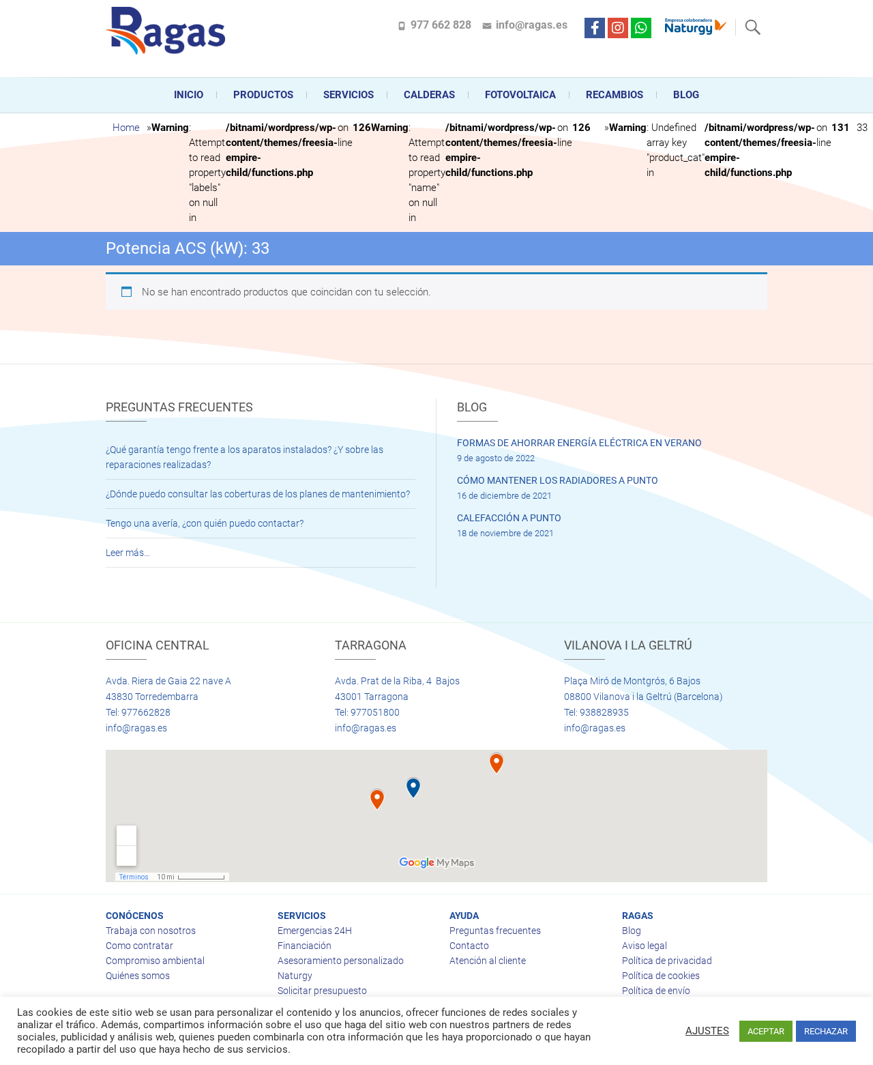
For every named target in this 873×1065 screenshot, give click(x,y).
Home (126, 127)
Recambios (614, 95)
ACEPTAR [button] (766, 1031)
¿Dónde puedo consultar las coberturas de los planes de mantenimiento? (258, 493)
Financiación (304, 945)
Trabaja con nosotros (151, 930)
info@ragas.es (531, 24)
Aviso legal (644, 945)
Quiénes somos (138, 975)
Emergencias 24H (315, 930)
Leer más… (128, 552)
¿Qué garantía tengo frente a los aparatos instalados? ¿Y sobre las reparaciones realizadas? (244, 457)
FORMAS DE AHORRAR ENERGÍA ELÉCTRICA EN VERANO (579, 442)
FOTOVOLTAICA (520, 95)
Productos (263, 95)
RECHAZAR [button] (826, 1031)
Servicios (348, 95)
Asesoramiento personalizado (341, 960)
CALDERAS (429, 95)
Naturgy (295, 975)
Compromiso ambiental (155, 960)
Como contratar (139, 945)
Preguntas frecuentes (495, 930)
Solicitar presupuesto (322, 990)
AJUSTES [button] (707, 1031)
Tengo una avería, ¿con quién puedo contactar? (205, 523)
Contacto (469, 945)
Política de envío (656, 990)
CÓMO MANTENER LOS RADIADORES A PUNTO (557, 480)
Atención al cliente (487, 960)
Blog (686, 95)
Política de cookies (661, 975)
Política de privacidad (667, 960)
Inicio (188, 95)
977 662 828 (441, 24)
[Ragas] (169, 31)
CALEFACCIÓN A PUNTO (509, 517)
